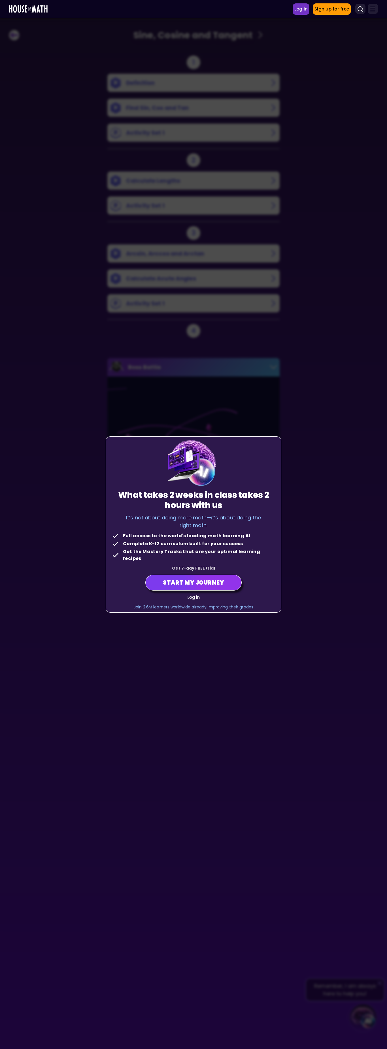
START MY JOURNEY (193, 583)
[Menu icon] (373, 9)
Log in (193, 597)
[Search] (360, 9)
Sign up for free (331, 9)
